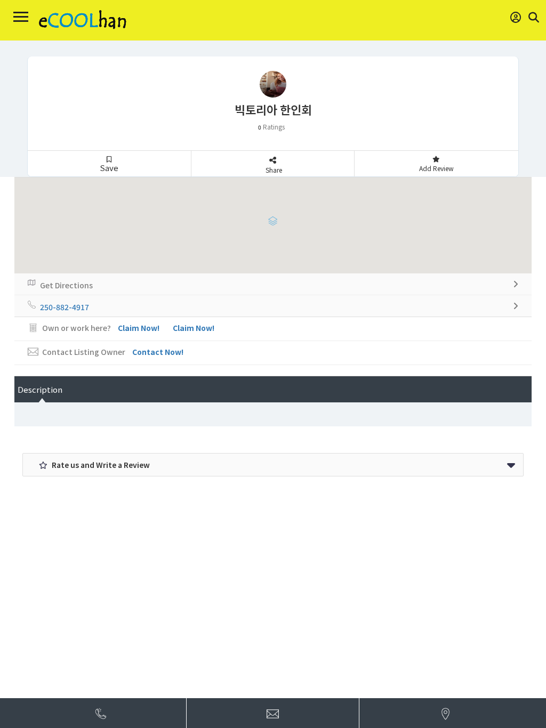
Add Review (436, 168)
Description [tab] (40, 389)
